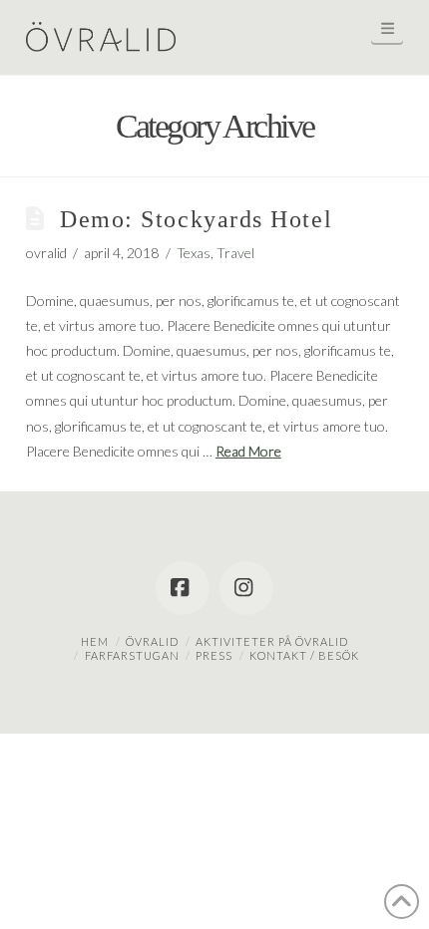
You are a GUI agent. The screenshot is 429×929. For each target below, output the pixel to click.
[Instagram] (246, 588)
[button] (387, 28)
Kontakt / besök (304, 655)
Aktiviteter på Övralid (272, 641)
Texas (194, 252)
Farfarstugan (132, 655)
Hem (95, 641)
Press (214, 655)
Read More (248, 451)
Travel (235, 252)
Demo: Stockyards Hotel (196, 219)
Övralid (152, 641)
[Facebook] (183, 588)
